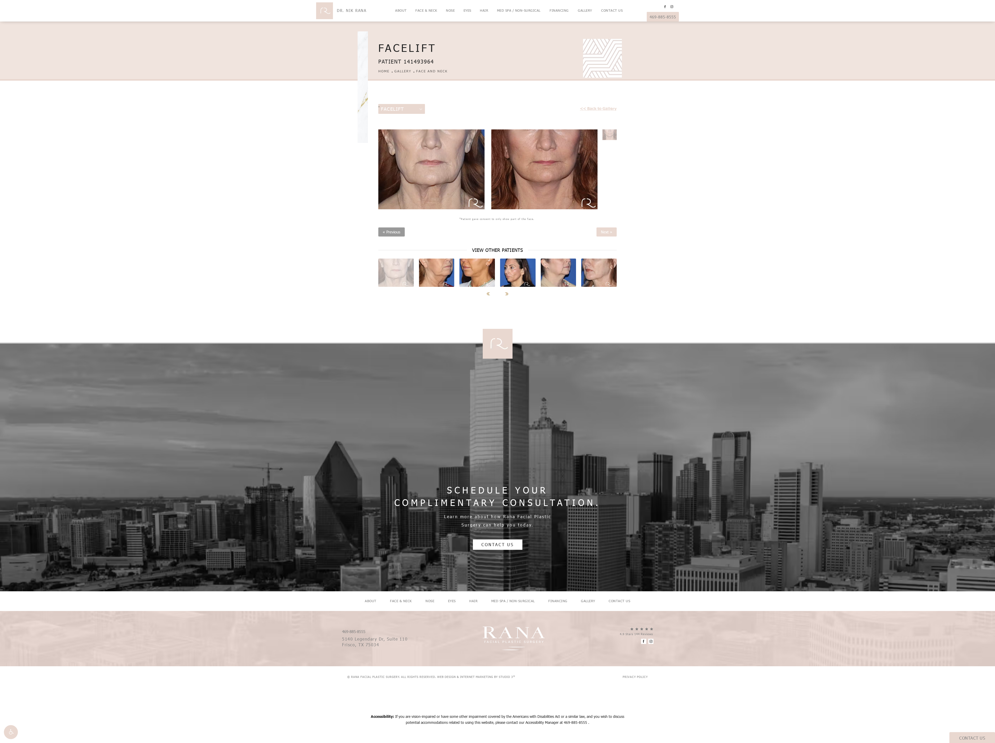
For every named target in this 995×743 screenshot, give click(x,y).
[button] (11, 732)
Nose (450, 10)
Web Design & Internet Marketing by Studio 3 (476, 676)
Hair (484, 10)
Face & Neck (426, 10)
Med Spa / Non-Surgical (519, 10)
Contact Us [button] (972, 737)
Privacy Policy (635, 676)
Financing (559, 10)
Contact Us (612, 10)
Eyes (467, 10)
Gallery (585, 10)
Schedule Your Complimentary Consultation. (497, 496)
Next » (606, 232)
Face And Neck (432, 71)
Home (383, 71)
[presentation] (490, 293)
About (401, 10)
